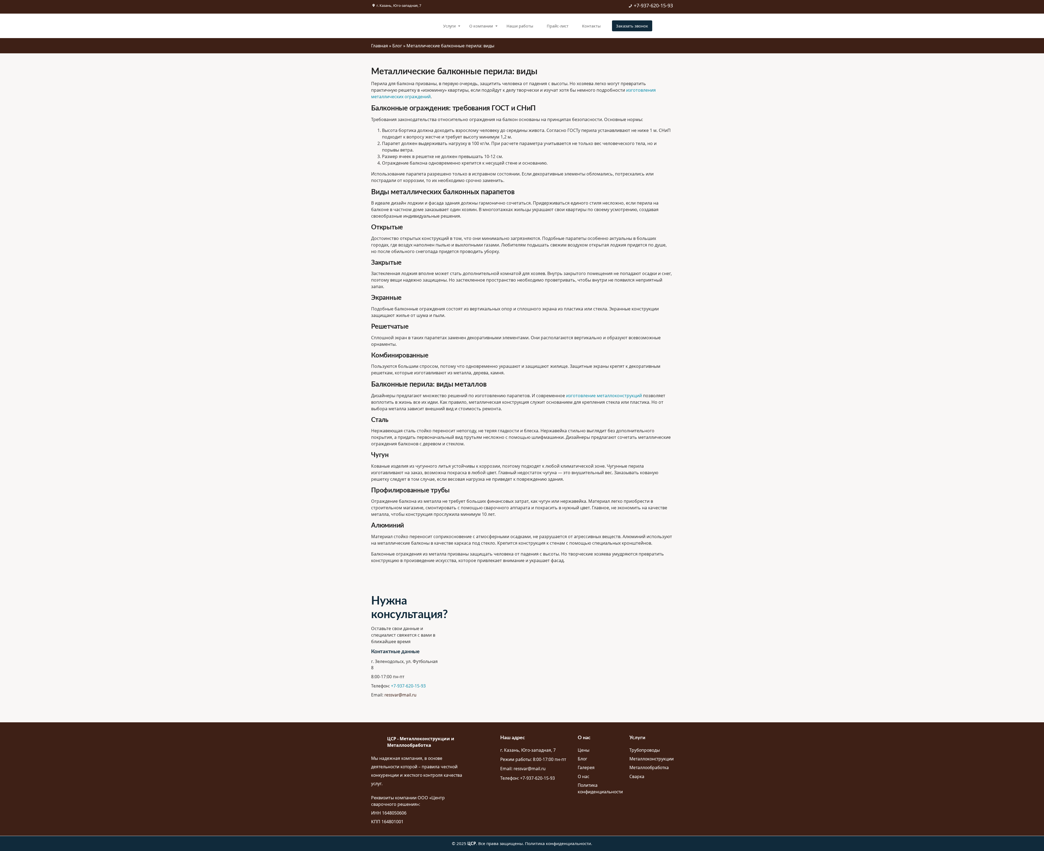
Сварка (636, 776)
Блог (397, 46)
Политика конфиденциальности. (558, 843)
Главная (379, 46)
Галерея (586, 767)
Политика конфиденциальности (600, 788)
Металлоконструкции (651, 759)
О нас (583, 776)
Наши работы (520, 26)
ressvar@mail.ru (400, 695)
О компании (481, 26)
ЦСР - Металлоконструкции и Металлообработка (420, 742)
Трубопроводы (644, 750)
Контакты (591, 26)
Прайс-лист (557, 26)
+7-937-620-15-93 (653, 5)
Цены (583, 750)
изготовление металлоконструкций (604, 396)
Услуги (449, 26)
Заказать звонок (632, 26)
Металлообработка (649, 767)
